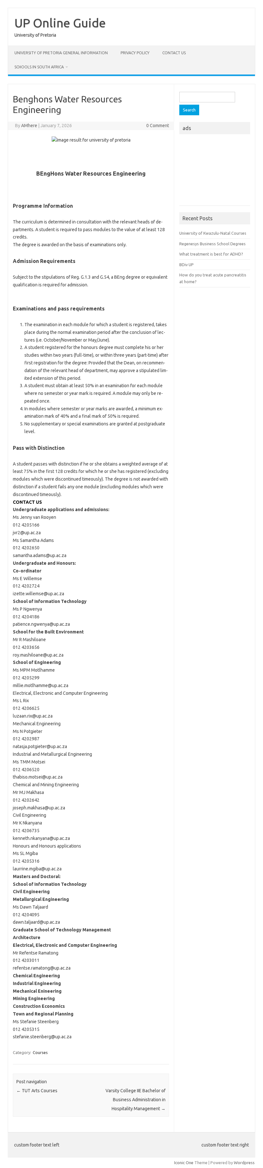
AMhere (29, 125)
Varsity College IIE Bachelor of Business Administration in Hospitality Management (135, 1099)
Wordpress (244, 1162)
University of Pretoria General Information (61, 53)
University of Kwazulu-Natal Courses (212, 233)
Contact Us (174, 53)
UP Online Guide (60, 23)
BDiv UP (186, 264)
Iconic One (183, 1162)
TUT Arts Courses (36, 1090)
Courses (40, 1052)
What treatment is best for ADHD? (211, 254)
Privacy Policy (135, 53)
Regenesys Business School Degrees (212, 243)
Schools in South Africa (39, 67)
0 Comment (157, 125)
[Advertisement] (214, 172)
